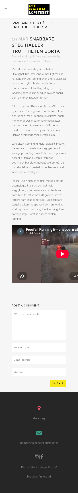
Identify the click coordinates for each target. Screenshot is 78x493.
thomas (16, 61)
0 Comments (32, 61)
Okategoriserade (46, 56)
